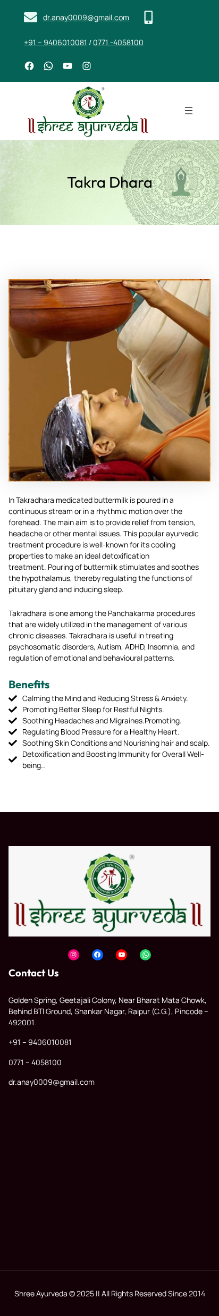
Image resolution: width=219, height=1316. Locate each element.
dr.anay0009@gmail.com (86, 17)
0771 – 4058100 (35, 1062)
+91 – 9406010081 (55, 42)
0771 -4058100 (118, 42)
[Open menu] (188, 110)
